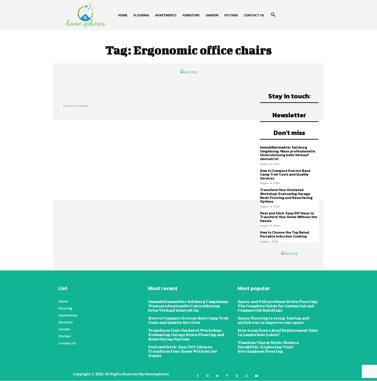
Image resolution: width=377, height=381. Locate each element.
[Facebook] (197, 376)
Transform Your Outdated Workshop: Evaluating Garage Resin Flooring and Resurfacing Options (286, 195)
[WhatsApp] (246, 376)
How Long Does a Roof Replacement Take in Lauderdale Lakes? (278, 332)
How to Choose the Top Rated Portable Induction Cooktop (284, 234)
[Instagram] (207, 376)
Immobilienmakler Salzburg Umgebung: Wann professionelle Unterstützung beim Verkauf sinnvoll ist (287, 153)
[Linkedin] (217, 376)
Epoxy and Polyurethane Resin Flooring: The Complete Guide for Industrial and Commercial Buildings (278, 306)
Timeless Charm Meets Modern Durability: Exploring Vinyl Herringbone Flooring (268, 347)
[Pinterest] (227, 376)
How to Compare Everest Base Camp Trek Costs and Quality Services (285, 174)
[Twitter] (237, 376)
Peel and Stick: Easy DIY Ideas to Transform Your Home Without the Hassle (288, 216)
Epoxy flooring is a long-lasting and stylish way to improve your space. (273, 320)
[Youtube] (256, 376)
